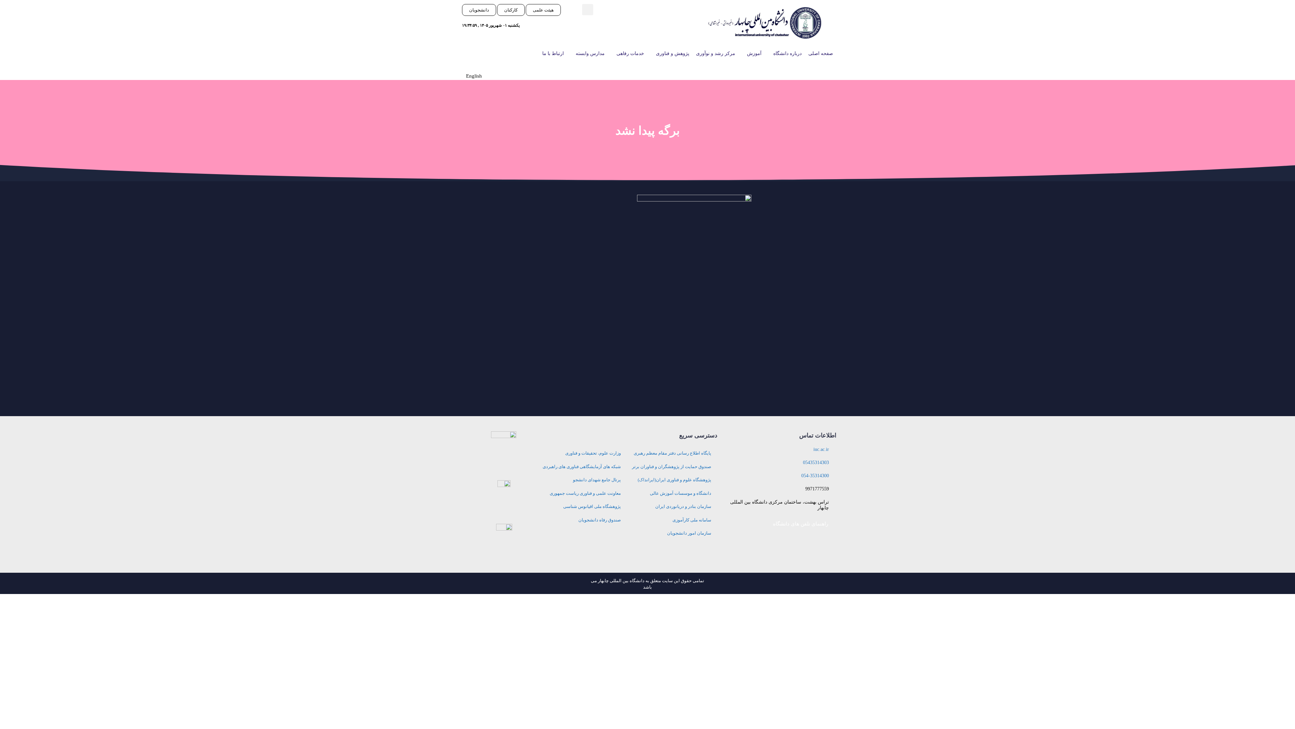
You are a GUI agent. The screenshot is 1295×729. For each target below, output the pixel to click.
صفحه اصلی (820, 53)
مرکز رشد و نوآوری (715, 53)
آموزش (754, 53)
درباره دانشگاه (787, 53)
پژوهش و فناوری (672, 53)
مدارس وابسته (590, 53)
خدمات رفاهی (630, 53)
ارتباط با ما (553, 53)
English (474, 76)
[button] (587, 9)
